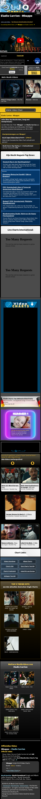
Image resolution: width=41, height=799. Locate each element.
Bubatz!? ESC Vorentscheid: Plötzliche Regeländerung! (17, 202)
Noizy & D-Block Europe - (10, 486)
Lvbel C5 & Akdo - (29, 543)
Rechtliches (15, 786)
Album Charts (27, 561)
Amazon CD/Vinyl (34, 73)
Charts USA (9, 566)
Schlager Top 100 (9, 576)
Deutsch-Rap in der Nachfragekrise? (16, 162)
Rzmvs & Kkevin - (9, 543)
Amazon (12, 72)
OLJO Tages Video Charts (11, 138)
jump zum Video (5, 22)
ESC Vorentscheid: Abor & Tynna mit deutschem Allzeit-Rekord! (17, 188)
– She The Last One (11, 100)
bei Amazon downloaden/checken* (22, 22)
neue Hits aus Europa (28, 571)
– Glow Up (32, 99)
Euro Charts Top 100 (27, 566)
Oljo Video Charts (13, 770)
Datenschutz (24, 786)
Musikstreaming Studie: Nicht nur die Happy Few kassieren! (19, 215)
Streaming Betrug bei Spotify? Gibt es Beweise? (17, 175)
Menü (37, 11)
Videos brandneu (9, 561)
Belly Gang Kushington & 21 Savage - (30, 486)
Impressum (7, 786)
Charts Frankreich (10, 571)
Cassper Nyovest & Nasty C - (19, 514)
